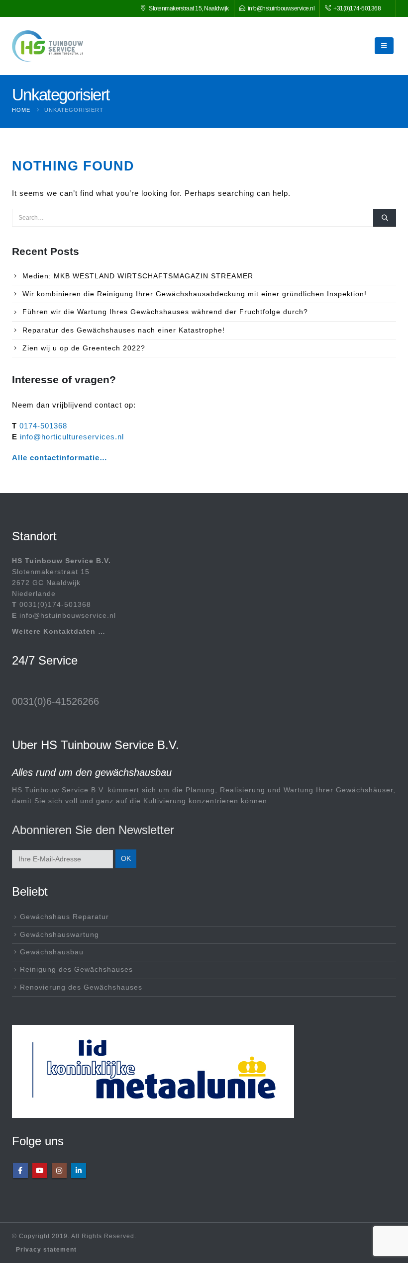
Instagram (59, 1170)
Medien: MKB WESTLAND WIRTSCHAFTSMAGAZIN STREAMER (137, 276)
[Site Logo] (47, 46)
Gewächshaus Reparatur (64, 917)
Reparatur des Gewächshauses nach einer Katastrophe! (123, 330)
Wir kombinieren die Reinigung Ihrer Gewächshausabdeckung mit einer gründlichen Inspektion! (194, 294)
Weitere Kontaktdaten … (58, 631)
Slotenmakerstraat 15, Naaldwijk (189, 8)
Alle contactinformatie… (59, 457)
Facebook (20, 1170)
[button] (384, 45)
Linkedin (78, 1170)
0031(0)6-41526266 (55, 701)
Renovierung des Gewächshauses (81, 987)
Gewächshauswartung (59, 934)
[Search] (384, 218)
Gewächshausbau (52, 952)
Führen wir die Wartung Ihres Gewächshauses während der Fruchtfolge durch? (165, 312)
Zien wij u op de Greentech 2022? (83, 348)
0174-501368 (43, 425)
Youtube (39, 1170)
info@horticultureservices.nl (72, 436)
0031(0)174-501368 (55, 604)
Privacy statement (46, 1249)
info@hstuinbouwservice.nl (281, 8)
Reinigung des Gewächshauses (76, 969)
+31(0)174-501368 (356, 8)
